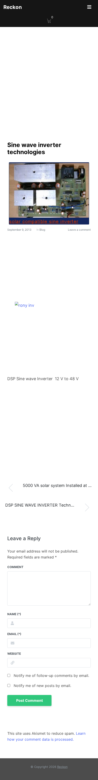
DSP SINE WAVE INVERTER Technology (43, 505)
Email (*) (14, 634)
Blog (42, 229)
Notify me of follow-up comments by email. (51, 675)
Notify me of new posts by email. (42, 685)
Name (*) (14, 614)
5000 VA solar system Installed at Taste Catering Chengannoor (60, 485)
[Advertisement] (49, 90)
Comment (15, 567)
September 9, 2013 (19, 229)
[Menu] (89, 7)
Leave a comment (79, 229)
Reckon (12, 7)
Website (14, 653)
